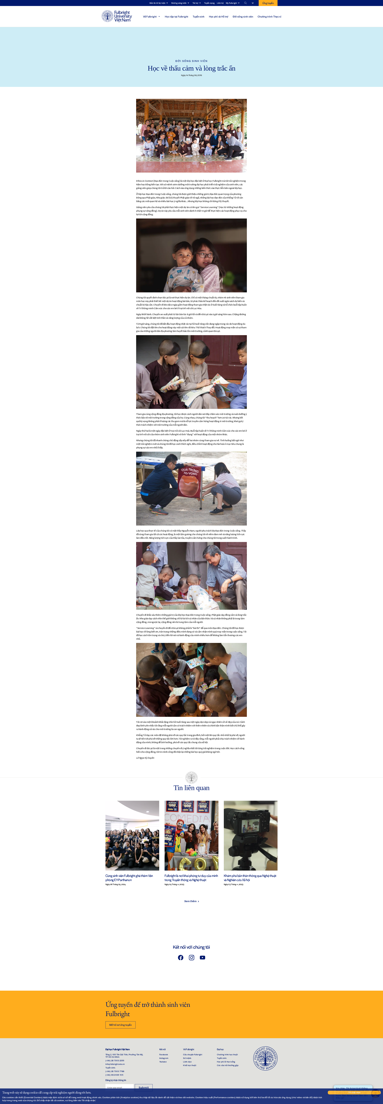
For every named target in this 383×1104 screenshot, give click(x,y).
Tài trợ (195, 2)
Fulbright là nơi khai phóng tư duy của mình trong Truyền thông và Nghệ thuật (191, 877)
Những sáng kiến (178, 2)
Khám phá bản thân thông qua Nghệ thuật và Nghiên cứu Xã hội (250, 877)
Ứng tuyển (268, 3)
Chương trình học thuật (227, 1054)
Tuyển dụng (209, 2)
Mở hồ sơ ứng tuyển (120, 1025)
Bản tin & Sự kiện (157, 2)
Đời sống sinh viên (243, 16)
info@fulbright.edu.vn (115, 1064)
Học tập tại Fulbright (176, 16)
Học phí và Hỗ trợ (218, 16)
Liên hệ (220, 2)
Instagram (163, 1058)
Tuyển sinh (199, 16)
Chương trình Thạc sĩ (269, 16)
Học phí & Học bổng (226, 1061)
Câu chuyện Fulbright (192, 1054)
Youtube (163, 1061)
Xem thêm (190, 901)
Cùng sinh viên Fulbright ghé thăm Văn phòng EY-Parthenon (129, 877)
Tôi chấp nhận (354, 1092)
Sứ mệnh (187, 1058)
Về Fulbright (150, 16)
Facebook (163, 1054)
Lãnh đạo (187, 1061)
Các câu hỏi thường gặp (227, 1065)
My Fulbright (231, 2)
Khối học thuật (189, 1065)
